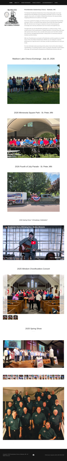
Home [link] (10, 2)
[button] (17, 2)
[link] (33, 455)
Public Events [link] (37, 2)
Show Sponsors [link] (25, 2)
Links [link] (56, 2)
